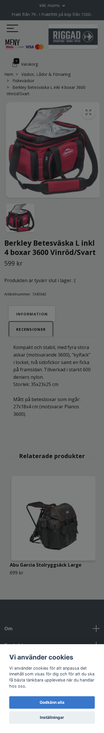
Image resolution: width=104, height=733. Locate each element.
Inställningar (52, 717)
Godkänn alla (52, 702)
